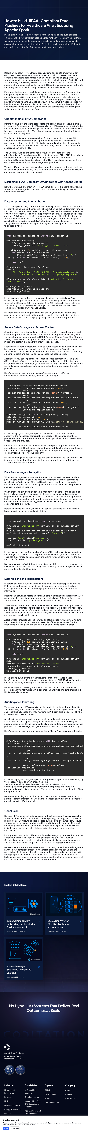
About (67, 1090)
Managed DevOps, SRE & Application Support (33, 1104)
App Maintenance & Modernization (33, 1112)
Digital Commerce (12, 1105)
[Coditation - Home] (7, 1047)
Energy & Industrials (12, 1109)
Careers (68, 1094)
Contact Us (70, 1098)
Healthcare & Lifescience (9, 1091)
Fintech (7, 1113)
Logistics (8, 1097)
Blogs (47, 1098)
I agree (6, 1128)
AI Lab (47, 1090)
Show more (15, 1128)
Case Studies (50, 1094)
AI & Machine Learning (30, 1091)
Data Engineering (32, 1097)
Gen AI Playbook (52, 1102)
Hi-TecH (7, 1101)
